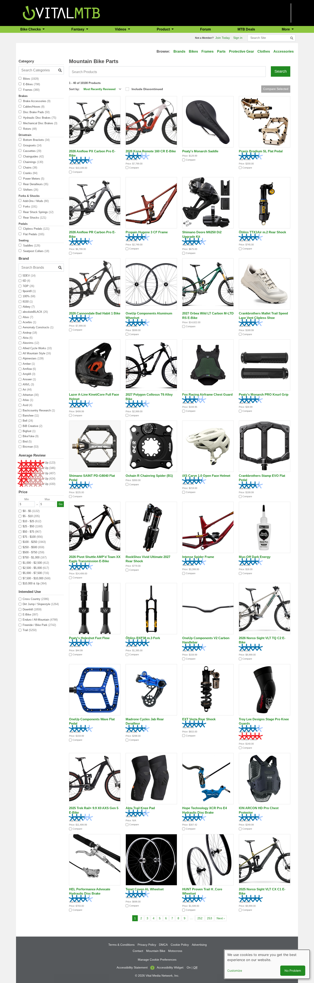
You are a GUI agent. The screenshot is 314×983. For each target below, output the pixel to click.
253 (210, 918)
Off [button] (195, 967)
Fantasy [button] (78, 29)
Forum (205, 29)
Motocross (175, 951)
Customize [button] (234, 970)
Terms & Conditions (121, 944)
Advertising (199, 944)
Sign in (237, 37)
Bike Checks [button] (31, 29)
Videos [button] (121, 29)
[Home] (61, 12)
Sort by (74, 89)
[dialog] (267, 964)
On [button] (189, 967)
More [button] (286, 29)
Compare (77, 172)
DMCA (163, 944)
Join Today (222, 37)
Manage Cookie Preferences (157, 959)
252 (200, 918)
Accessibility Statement (132, 967)
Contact (138, 951)
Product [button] (164, 29)
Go (60, 504)
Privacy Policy (147, 944)
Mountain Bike (155, 951)
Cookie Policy (180, 944)
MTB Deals (246, 29)
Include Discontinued (147, 89)
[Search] (291, 38)
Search (280, 71)
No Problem (293, 970)
